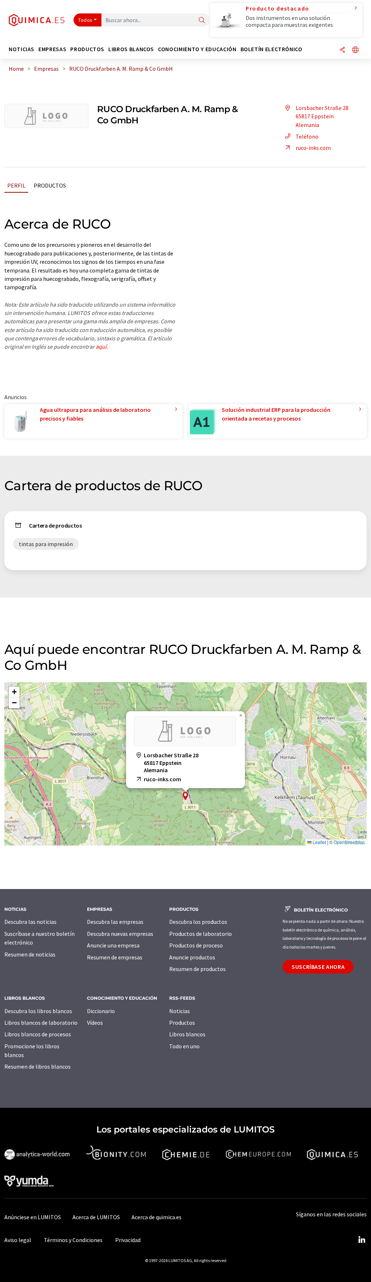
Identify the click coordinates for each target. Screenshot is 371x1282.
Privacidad (128, 1240)
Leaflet (319, 842)
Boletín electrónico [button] (272, 49)
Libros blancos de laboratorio (41, 1022)
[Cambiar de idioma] (355, 50)
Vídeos (95, 1022)
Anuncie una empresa (113, 945)
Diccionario (101, 1011)
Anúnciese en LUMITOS (32, 1217)
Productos (50, 185)
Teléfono (307, 136)
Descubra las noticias (30, 921)
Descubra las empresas (115, 921)
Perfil (16, 185)
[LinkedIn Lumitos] (362, 1240)
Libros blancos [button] (131, 49)
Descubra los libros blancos (38, 1011)
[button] (185, 796)
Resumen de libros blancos (37, 1066)
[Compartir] (342, 50)
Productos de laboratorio (200, 933)
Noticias (179, 1011)
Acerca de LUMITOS (96, 1217)
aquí (101, 346)
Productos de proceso (196, 945)
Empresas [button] (52, 49)
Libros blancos (187, 1034)
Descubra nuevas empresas (120, 933)
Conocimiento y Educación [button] (197, 49)
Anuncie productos (192, 957)
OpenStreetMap (349, 842)
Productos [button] (87, 49)
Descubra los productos (198, 921)
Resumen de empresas (114, 957)
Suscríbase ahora (318, 966)
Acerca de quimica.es (157, 1217)
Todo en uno (184, 1046)
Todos (85, 20)
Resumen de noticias (29, 954)
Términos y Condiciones (73, 1240)
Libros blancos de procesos (37, 1034)
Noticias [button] (21, 49)
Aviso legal (17, 1240)
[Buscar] (202, 20)
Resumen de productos (197, 968)
